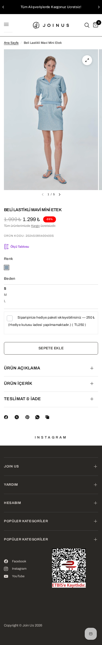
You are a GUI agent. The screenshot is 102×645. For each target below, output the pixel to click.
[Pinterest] (28, 417)
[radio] (6, 267)
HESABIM (12, 503)
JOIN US (11, 466)
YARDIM (11, 484)
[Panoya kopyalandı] (48, 417)
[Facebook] (7, 417)
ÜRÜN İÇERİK (18, 383)
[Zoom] (87, 60)
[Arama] (87, 25)
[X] (18, 417)
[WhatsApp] (38, 417)
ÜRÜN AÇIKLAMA (22, 368)
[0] (94, 25)
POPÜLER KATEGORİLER (26, 521)
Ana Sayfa (11, 43)
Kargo (35, 226)
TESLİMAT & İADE (22, 399)
